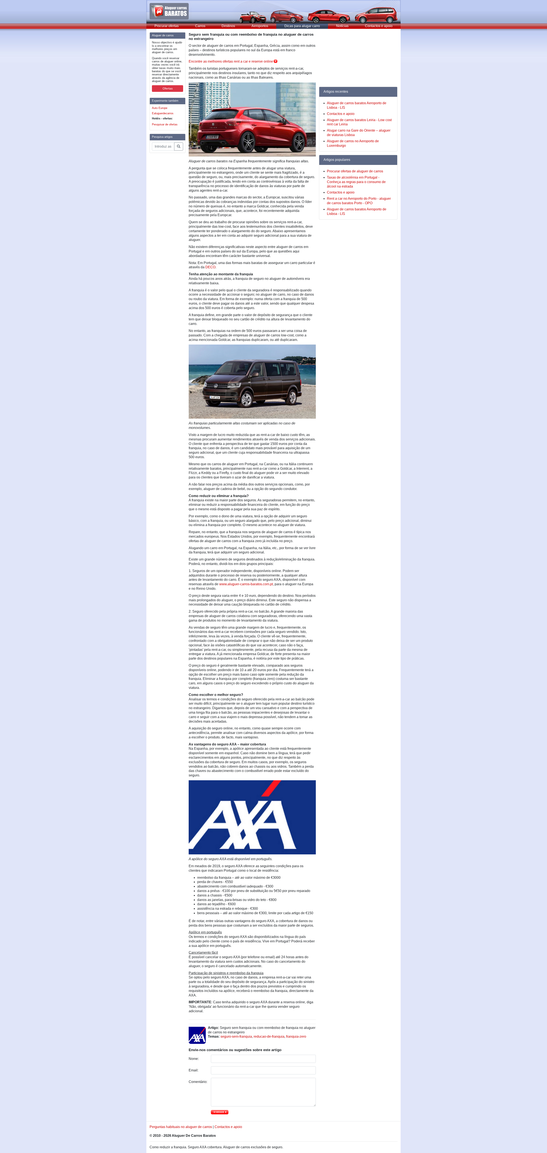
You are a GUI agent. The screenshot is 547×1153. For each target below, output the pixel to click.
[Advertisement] (167, 220)
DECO (210, 267)
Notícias (342, 26)
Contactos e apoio (379, 26)
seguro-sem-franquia (236, 1036)
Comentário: (198, 1082)
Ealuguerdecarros (163, 113)
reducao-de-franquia (269, 1036)
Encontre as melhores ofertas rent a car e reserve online (231, 61)
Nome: (194, 1059)
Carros (200, 26)
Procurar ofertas (166, 26)
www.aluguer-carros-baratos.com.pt (246, 584)
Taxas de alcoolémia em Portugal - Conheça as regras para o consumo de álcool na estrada (356, 182)
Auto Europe (159, 108)
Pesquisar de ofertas (165, 124)
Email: (194, 1070)
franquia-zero (296, 1036)
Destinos (228, 26)
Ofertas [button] (168, 88)
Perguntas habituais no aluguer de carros (181, 1127)
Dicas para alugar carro (302, 26)
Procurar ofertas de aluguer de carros (355, 171)
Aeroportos (259, 26)
